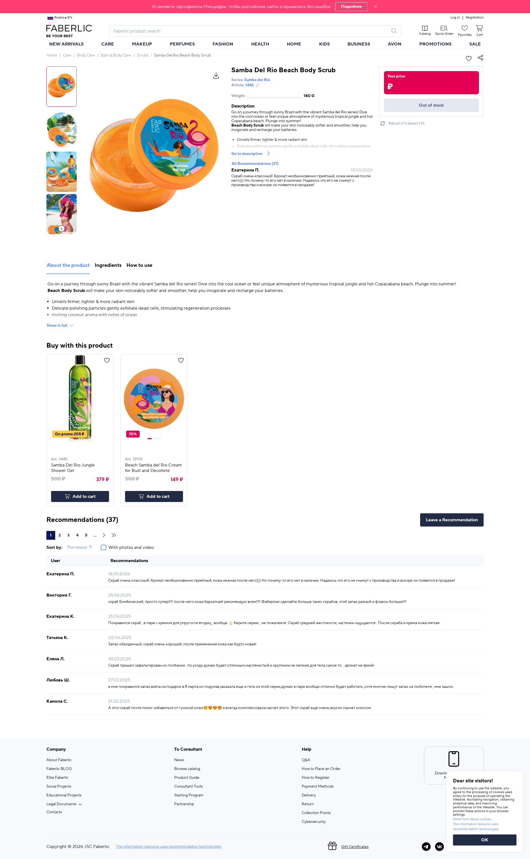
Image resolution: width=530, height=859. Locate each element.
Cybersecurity (314, 821)
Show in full (57, 325)
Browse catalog (187, 768)
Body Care (86, 55)
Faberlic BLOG (59, 768)
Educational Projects (63, 795)
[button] (265, 6)
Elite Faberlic (57, 777)
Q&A (306, 760)
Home (51, 55)
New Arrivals (66, 44)
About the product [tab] (68, 265)
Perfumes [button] (182, 44)
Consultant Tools (188, 786)
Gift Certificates (355, 846)
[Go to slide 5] (160, 438)
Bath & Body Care (116, 55)
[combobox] (250, 31)
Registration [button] (475, 18)
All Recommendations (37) (255, 163)
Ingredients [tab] (108, 265)
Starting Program (188, 795)
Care (67, 55)
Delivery (309, 795)
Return (308, 804)
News (179, 760)
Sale (475, 44)
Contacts (54, 812)
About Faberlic (58, 760)
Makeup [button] (142, 44)
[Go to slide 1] (75, 438)
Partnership (184, 804)
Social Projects (58, 786)
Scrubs (142, 55)
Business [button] (359, 44)
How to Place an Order (321, 768)
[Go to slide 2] (79, 438)
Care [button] (107, 44)
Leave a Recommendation (452, 520)
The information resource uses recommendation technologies (168, 846)
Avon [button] (394, 44)
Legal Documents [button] (61, 804)
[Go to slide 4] (83, 438)
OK (484, 840)
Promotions (435, 44)
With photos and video (131, 547)
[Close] (375, 6)
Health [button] (260, 44)
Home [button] (294, 44)
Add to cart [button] (84, 496)
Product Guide (186, 777)
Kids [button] (324, 44)
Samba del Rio (257, 79)
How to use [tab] (139, 265)
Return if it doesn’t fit (406, 123)
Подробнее (351, 6)
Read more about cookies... (473, 819)
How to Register (316, 777)
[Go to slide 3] (81, 438)
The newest (77, 547)
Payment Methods (317, 786)
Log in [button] (455, 18)
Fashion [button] (223, 44)
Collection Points (316, 812)
